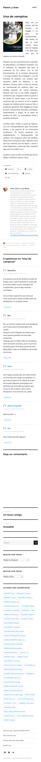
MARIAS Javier (9, 657)
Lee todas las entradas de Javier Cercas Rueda (24, 235)
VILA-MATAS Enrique (25, 716)
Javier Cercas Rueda (12, 243)
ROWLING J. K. (9, 699)
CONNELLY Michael (11, 610)
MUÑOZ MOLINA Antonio (14, 674)
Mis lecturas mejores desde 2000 (16, 731)
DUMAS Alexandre (11, 619)
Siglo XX (24, 245)
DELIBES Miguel (27, 615)
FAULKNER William (11, 623)
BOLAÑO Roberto (25, 598)
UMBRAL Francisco (26, 703)
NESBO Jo (30, 674)
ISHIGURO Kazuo (11, 652)
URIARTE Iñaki (10, 707)
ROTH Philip (30, 695)
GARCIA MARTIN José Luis (14, 640)
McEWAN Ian (29, 665)
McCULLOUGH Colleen (13, 665)
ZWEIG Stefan (9, 720)
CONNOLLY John (28, 610)
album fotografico (14, 406)
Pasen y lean (11, 7)
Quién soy (7, 745)
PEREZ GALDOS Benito (13, 690)
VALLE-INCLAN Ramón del (14, 712)
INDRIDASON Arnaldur (13, 648)
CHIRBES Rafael (27, 606)
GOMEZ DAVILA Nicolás (13, 644)
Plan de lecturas (9, 735)
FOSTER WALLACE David (14, 631)
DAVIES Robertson (11, 615)
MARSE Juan (23, 657)
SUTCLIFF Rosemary (26, 699)
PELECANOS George (12, 682)
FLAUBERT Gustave (12, 627)
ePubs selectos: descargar (13, 740)
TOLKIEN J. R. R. (10, 703)
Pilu (9, 428)
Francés (11, 245)
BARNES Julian (10, 598)
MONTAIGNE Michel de (13, 669)
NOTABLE (18, 245)
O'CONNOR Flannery (12, 678)
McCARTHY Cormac (12, 661)
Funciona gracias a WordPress (22, 758)
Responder (7, 307)
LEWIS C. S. (24, 652)
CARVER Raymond (11, 606)
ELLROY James (27, 619)
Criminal (6, 245)
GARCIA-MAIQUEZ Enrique (14, 636)
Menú (34, 7)
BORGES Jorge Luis (11, 602)
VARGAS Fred (9, 716)
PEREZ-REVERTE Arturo (13, 686)
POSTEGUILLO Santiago (13, 695)
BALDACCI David (23, 593)
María (9, 366)
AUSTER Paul (9, 593)
